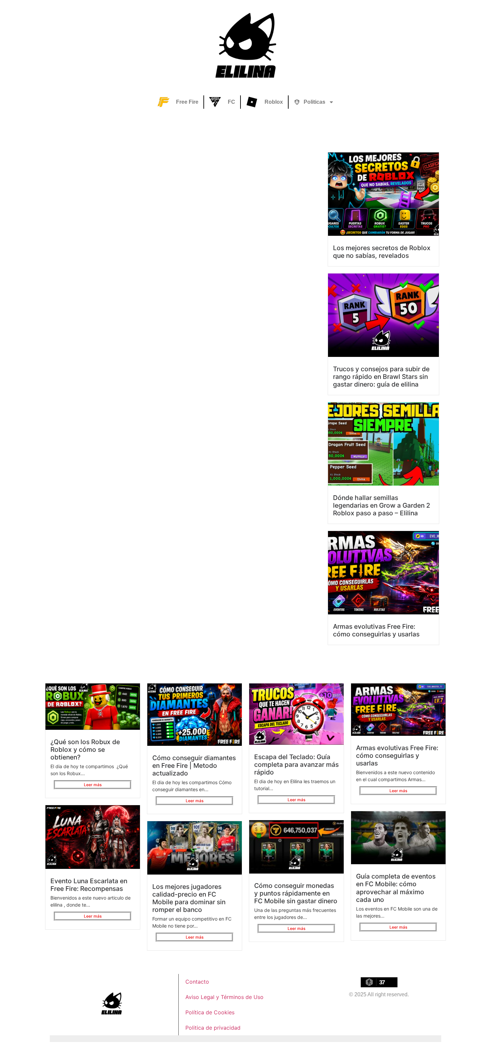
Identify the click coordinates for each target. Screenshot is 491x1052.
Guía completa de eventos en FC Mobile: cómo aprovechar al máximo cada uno (396, 887)
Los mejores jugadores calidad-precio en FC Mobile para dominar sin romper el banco (188, 898)
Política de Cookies (209, 1012)
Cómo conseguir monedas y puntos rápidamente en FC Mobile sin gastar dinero (295, 893)
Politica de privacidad (212, 1027)
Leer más (93, 784)
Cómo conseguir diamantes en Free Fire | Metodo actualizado (194, 765)
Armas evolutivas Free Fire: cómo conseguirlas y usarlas (376, 630)
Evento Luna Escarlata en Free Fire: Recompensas (88, 885)
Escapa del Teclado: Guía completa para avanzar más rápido (296, 764)
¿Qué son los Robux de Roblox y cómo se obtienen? (85, 749)
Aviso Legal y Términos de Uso (224, 997)
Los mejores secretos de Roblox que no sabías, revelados (382, 251)
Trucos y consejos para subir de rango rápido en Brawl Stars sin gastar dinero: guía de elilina (381, 376)
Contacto (197, 981)
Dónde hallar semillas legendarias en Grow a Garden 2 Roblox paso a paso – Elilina (381, 505)
